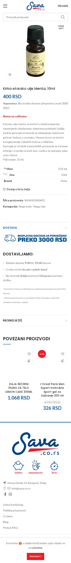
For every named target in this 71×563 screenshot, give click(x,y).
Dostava (10, 228)
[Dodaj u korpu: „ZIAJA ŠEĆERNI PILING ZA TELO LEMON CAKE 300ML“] (29, 360)
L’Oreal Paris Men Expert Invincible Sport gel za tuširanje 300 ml (52, 390)
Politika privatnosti (14, 510)
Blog (5, 522)
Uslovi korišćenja (13, 504)
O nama (7, 516)
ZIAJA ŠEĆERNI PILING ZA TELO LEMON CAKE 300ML (18, 388)
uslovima (37, 547)
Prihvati (35, 556)
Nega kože (25, 206)
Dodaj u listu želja (18, 189)
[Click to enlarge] (10, 74)
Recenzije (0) (12, 320)
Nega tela (39, 206)
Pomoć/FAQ (10, 527)
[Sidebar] (5, 174)
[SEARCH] (63, 17)
